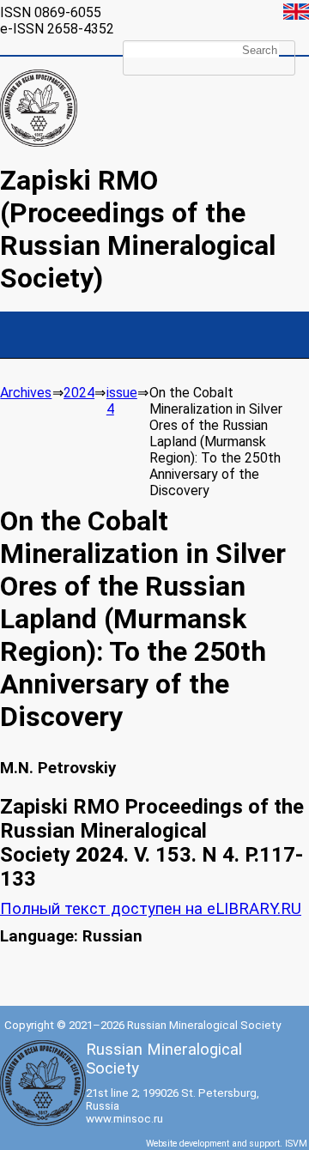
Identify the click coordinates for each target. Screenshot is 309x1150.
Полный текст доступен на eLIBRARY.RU (150, 908)
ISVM (296, 1143)
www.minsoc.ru (124, 1118)
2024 (79, 392)
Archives (26, 392)
